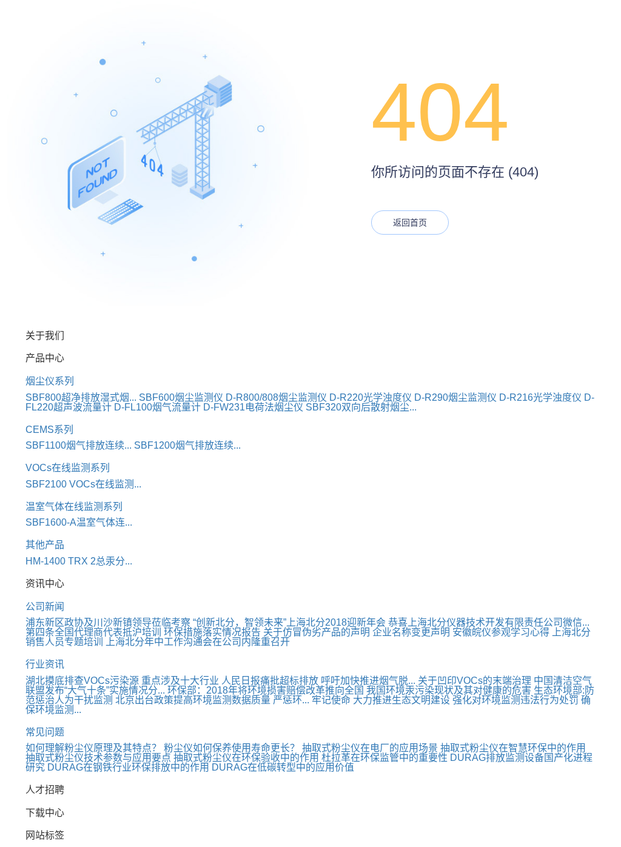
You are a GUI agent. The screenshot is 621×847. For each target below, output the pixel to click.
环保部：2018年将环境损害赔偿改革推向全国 (265, 690)
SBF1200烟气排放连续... (187, 445)
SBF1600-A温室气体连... (78, 522)
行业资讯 (44, 664)
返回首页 (410, 222)
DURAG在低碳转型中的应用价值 (283, 767)
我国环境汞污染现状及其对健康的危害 (448, 690)
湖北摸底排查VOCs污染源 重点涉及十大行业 (122, 680)
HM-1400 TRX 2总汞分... (78, 561)
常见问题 (44, 732)
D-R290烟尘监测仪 (455, 397)
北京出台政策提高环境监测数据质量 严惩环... (212, 700)
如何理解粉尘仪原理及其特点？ (93, 748)
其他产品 (44, 545)
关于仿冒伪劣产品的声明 (316, 632)
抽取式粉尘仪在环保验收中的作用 (246, 757)
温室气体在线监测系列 (74, 506)
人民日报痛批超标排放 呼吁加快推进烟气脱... (318, 680)
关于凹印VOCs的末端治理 (474, 680)
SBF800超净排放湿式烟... (80, 397)
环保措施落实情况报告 (212, 632)
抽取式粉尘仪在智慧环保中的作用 (513, 748)
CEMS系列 (49, 429)
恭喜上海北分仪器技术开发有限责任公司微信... (488, 622)
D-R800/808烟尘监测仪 (276, 397)
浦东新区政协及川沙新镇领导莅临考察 (107, 622)
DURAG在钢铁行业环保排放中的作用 (128, 767)
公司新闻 (44, 606)
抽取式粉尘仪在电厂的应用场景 (370, 748)
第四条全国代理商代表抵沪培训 (93, 632)
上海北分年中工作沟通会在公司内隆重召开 (198, 642)
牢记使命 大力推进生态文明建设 (381, 700)
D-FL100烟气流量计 (157, 407)
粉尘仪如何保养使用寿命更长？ (232, 748)
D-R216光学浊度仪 (540, 397)
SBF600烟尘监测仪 (181, 397)
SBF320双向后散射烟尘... (361, 407)
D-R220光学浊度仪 (370, 397)
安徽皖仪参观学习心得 (500, 632)
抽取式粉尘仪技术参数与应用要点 (98, 757)
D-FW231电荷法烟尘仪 (253, 407)
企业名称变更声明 (411, 632)
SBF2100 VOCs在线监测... (83, 484)
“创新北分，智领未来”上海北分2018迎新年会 (289, 622)
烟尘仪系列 (49, 381)
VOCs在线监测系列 (67, 468)
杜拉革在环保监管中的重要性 (384, 757)
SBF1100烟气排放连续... (78, 445)
